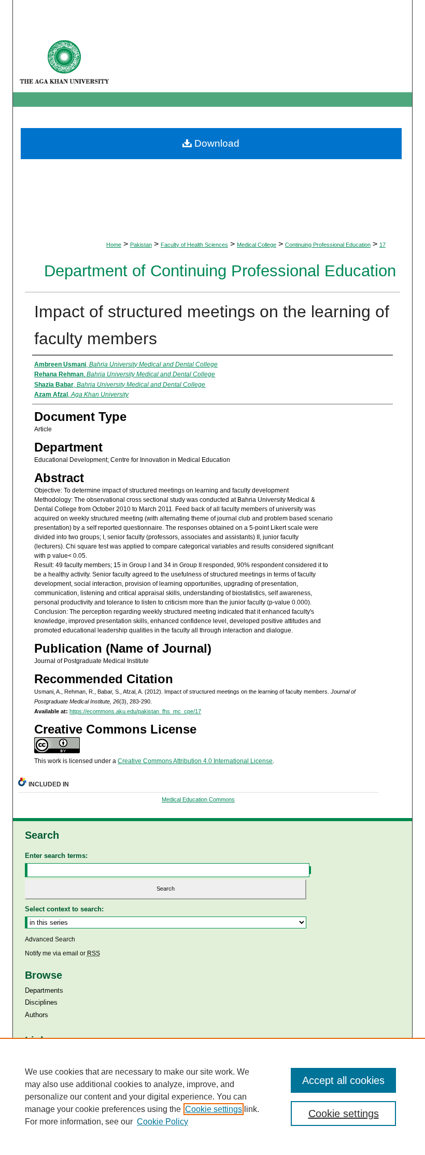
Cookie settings (213, 1109)
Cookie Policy (162, 1121)
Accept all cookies (343, 1080)
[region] (212, 1096)
